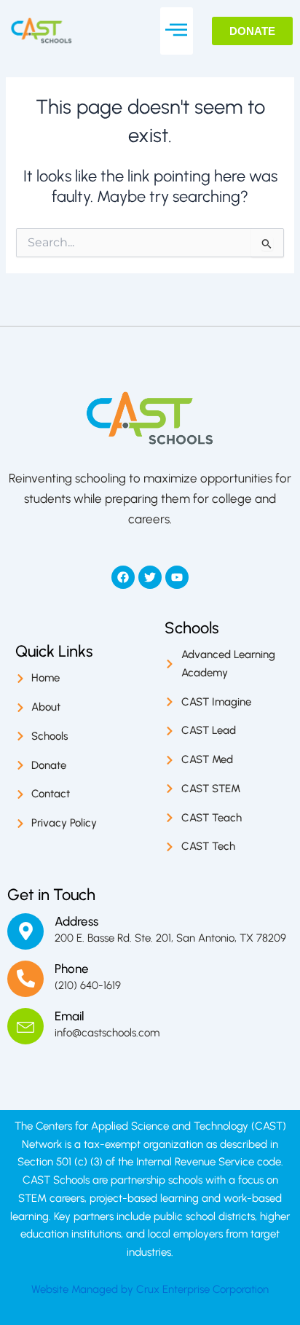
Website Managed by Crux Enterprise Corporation (150, 1289)
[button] (176, 31)
